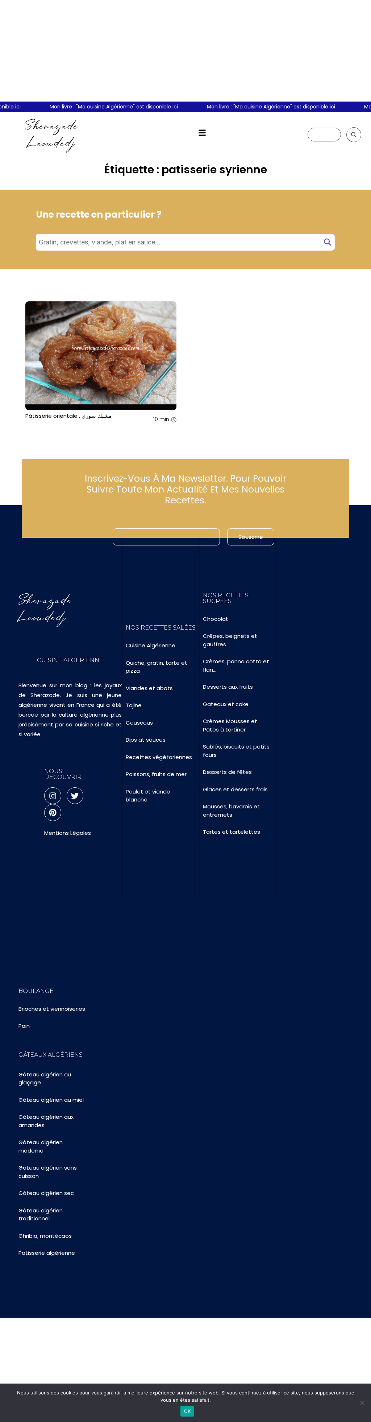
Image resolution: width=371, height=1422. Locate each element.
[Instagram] (52, 795)
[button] (202, 133)
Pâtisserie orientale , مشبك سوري (68, 416)
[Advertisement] (185, 51)
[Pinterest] (52, 812)
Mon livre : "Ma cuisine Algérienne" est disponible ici (107, 106)
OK (187, 1411)
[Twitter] (75, 795)
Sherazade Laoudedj (52, 134)
